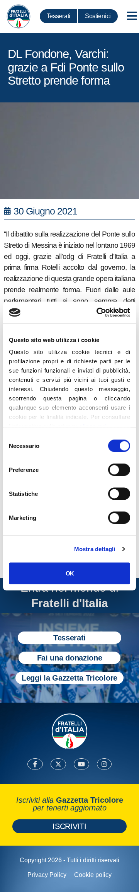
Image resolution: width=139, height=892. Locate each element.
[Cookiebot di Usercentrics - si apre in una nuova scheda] (98, 313)
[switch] (119, 469)
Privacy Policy (46, 875)
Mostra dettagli (94, 549)
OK (70, 573)
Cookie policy (93, 875)
